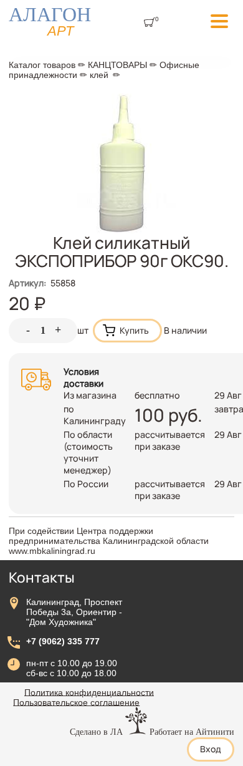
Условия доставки (83, 377)
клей (99, 75)
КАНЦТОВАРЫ (117, 65)
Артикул (27, 283)
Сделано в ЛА (96, 732)
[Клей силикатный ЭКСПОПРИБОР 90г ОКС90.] (122, 230)
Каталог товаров (42, 65)
